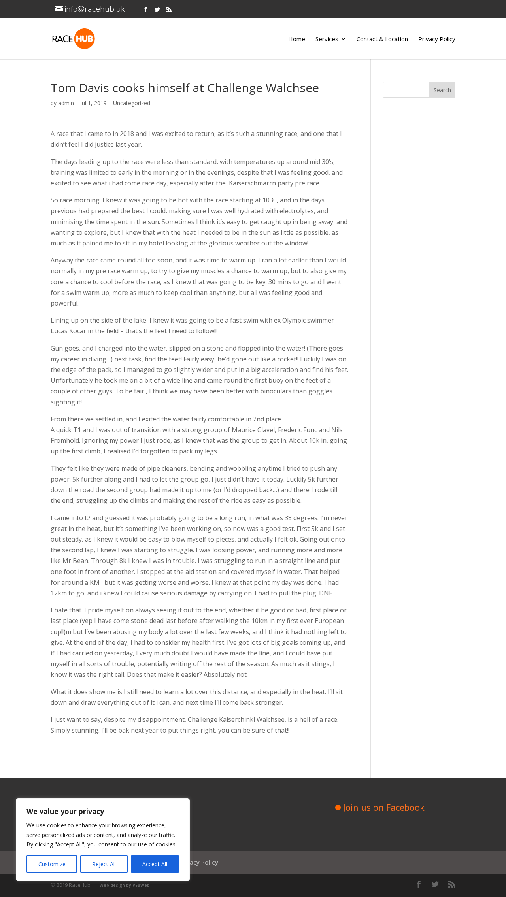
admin (66, 103)
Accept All (154, 864)
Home (296, 39)
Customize (52, 864)
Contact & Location (382, 39)
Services (326, 39)
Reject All (104, 864)
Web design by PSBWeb (125, 885)
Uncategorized (131, 103)
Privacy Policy (436, 39)
